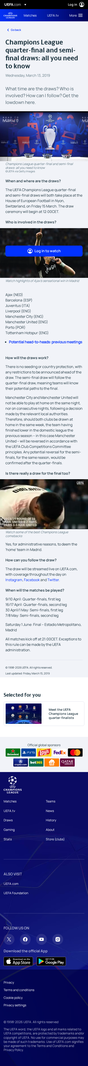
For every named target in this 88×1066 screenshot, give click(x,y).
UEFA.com (11, 883)
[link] (30, 15)
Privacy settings (15, 1005)
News (50, 811)
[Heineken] (13, 752)
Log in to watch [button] (48, 250)
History (51, 820)
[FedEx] (59, 752)
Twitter (53, 579)
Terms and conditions (19, 990)
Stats (8, 839)
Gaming (9, 829)
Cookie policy (13, 997)
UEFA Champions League (10, 15)
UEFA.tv (9, 811)
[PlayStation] (28, 752)
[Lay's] (44, 752)
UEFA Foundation (16, 893)
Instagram (13, 579)
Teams (50, 801)
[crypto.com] (20, 762)
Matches (10, 801)
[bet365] (36, 762)
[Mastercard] (75, 752)
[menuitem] (31, 15)
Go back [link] (16, 30)
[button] (74, 15)
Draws (8, 820)
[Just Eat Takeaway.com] (51, 762)
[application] (44, 504)
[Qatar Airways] (67, 762)
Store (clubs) (55, 839)
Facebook (32, 579)
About (50, 829)
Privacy (9, 982)
